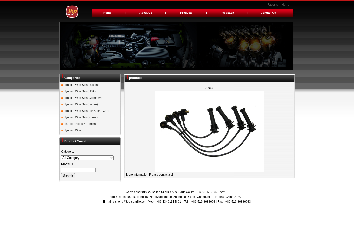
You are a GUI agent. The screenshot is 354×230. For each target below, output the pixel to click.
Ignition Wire (73, 130)
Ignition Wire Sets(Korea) (81, 117)
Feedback (227, 12)
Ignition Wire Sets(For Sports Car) (87, 111)
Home (286, 4)
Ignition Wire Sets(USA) (80, 91)
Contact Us (268, 12)
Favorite (273, 4)
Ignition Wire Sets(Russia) (82, 85)
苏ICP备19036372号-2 (213, 192)
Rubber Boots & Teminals (81, 124)
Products (186, 12)
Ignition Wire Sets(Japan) (81, 104)
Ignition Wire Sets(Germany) (83, 98)
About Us (145, 12)
